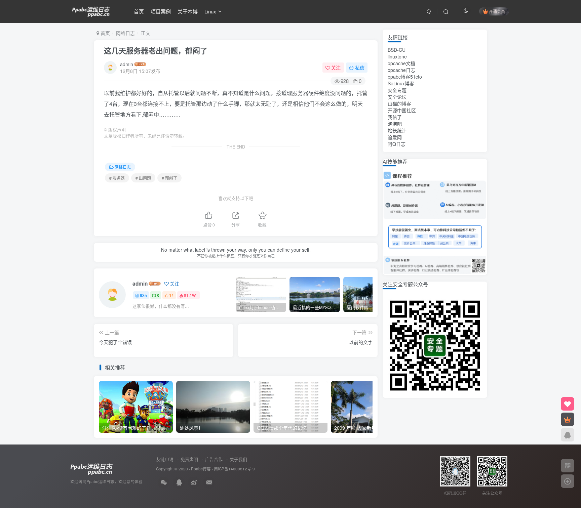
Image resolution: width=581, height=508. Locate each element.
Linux (210, 11)
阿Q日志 (396, 143)
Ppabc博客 (201, 468)
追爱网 (395, 137)
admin (126, 64)
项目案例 (161, 11)
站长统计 (397, 130)
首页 (139, 11)
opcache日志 (401, 70)
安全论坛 (397, 96)
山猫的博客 (399, 103)
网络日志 (125, 33)
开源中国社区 (402, 110)
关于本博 (188, 11)
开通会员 (497, 11)
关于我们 (238, 459)
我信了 (395, 117)
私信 (359, 67)
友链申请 (164, 459)
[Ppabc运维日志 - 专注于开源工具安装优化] (91, 10)
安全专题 (397, 90)
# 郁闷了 (169, 178)
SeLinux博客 (401, 83)
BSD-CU (396, 49)
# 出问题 (143, 178)
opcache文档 (401, 63)
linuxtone (397, 56)
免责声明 (189, 459)
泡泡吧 (395, 123)
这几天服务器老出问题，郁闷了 (155, 50)
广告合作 (214, 459)
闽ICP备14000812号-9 (234, 468)
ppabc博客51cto (405, 76)
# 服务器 (117, 178)
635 (143, 295)
